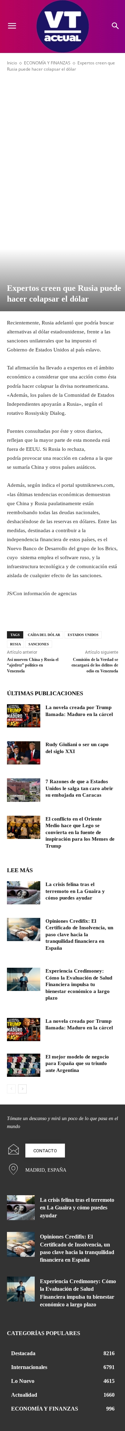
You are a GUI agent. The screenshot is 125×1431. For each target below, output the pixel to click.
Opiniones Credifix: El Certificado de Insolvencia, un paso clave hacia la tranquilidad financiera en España (79, 934)
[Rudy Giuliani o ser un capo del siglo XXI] (23, 752)
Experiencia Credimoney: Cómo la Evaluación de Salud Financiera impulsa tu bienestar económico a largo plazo (78, 984)
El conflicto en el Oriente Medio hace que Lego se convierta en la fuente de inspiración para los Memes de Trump (80, 832)
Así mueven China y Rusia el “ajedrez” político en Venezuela (32, 665)
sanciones (38, 644)
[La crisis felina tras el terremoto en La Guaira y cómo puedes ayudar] (23, 892)
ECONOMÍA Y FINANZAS (47, 63)
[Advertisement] (62, 140)
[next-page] (22, 1088)
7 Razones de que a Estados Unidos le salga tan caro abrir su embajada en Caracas (79, 788)
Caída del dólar (44, 635)
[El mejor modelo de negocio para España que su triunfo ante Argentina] (23, 1065)
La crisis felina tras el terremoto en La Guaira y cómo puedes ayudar (75, 891)
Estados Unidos (83, 635)
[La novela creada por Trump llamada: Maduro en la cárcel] (23, 715)
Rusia (15, 644)
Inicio (12, 63)
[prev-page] (11, 1088)
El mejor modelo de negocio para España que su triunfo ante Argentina (77, 1063)
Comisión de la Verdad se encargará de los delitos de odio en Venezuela (95, 665)
